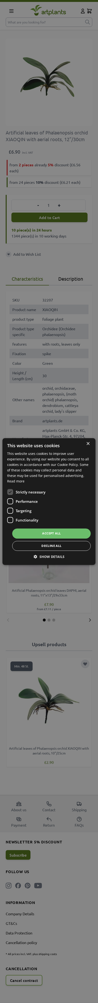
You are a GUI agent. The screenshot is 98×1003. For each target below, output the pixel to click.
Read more (15, 481)
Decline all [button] (51, 546)
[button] (49, 556)
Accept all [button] (51, 533)
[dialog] (49, 501)
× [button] (88, 444)
